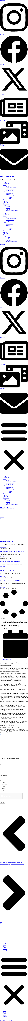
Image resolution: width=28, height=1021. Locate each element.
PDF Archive (6, 204)
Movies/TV (11, 195)
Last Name (2, 770)
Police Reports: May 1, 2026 (7, 541)
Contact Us (8, 209)
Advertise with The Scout (12, 210)
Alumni (3, 788)
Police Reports (9, 190)
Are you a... (3, 780)
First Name (2, 764)
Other (2, 790)
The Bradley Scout (7, 177)
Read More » (3, 547)
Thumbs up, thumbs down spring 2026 (10, 561)
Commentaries (9, 193)
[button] (14, 446)
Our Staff (8, 206)
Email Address (3, 775)
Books (10, 198)
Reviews (8, 194)
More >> (2, 517)
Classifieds (5, 202)
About (4, 205)
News (4, 185)
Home (4, 182)
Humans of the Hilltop (11, 187)
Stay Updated (6, 183)
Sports (4, 199)
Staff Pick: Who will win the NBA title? (10, 580)
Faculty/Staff (4, 784)
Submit (2, 802)
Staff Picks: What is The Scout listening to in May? (13, 551)
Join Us (8, 208)
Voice (4, 191)
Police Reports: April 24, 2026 (7, 571)
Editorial (5, 201)
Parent (3, 786)
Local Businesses (10, 189)
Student (3, 782)
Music (10, 197)
